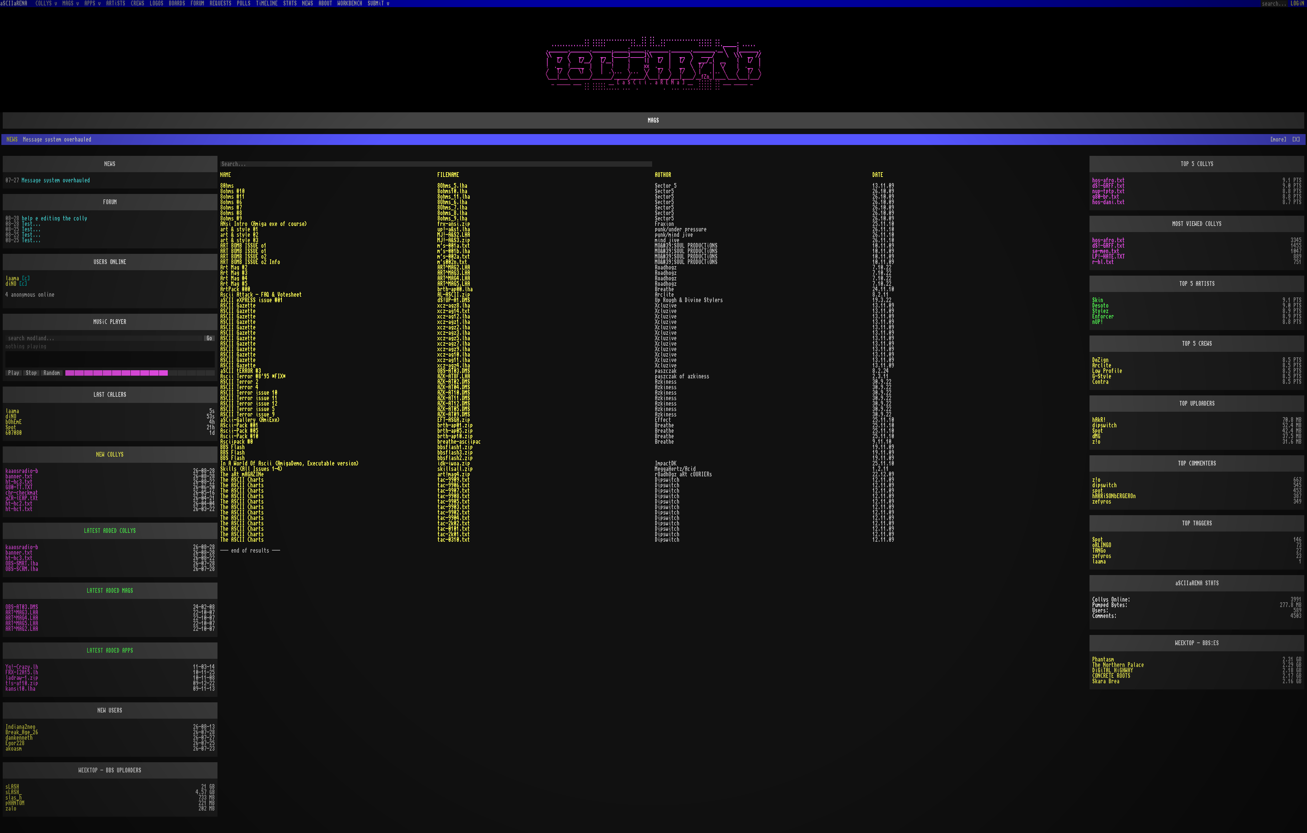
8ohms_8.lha (452, 213)
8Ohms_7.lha (452, 207)
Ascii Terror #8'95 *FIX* (253, 376)
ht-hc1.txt (19, 509)
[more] (1278, 139)
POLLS (244, 3)
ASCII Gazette (238, 305)
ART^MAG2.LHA (453, 267)
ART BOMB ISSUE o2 (243, 256)
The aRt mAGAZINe (242, 474)
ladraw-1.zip (21, 678)
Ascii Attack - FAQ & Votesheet (261, 294)
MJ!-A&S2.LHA (453, 235)
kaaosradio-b (21, 471)
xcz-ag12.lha (453, 316)
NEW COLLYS (110, 454)
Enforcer (1103, 316)
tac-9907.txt (453, 490)
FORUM (197, 3)
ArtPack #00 (235, 289)
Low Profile (1107, 371)
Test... (31, 224)
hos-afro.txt (1108, 180)
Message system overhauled (56, 180)
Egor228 (15, 743)
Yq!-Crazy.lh (21, 667)
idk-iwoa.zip (453, 463)
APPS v (92, 3)
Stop (31, 373)
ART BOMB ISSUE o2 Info (250, 262)
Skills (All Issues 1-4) (251, 469)
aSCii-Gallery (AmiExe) (250, 420)
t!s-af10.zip (21, 683)
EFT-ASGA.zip (453, 420)
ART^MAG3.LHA (453, 273)
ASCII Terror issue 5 (247, 409)
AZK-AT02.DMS (453, 382)
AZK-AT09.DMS (453, 414)
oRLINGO (1101, 545)
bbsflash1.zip (455, 447)
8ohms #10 (232, 191)
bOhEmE (13, 422)
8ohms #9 (231, 218)
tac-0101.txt (453, 529)
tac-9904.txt (453, 518)
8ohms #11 (232, 196)
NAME (225, 175)
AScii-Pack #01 (239, 425)
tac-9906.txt (453, 485)
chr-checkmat (21, 492)
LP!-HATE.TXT (1108, 256)
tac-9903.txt (453, 507)
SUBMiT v (378, 3)
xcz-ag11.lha (453, 360)
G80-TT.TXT (19, 487)
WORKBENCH (350, 3)
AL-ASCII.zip (453, 294)
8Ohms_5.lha (452, 186)
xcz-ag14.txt (453, 311)
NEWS (307, 3)
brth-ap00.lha (455, 289)
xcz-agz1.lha (453, 322)
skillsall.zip (455, 469)
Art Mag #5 (233, 284)
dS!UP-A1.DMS (453, 300)
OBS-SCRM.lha (21, 569)
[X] (1296, 139)
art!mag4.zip (453, 474)
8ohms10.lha (452, 191)
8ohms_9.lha (452, 218)
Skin (1097, 300)
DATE (877, 175)
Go (209, 338)
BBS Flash (232, 447)
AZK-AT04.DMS (453, 387)
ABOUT (325, 3)
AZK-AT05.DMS (453, 409)
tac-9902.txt (453, 512)
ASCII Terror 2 (239, 382)
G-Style (1101, 376)
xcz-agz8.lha (453, 305)
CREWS (137, 3)
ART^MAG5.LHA (453, 284)
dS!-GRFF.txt (1108, 186)
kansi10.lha (20, 688)
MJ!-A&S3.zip (453, 240)
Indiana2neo (20, 727)
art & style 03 (239, 240)
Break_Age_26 (21, 732)
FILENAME (448, 175)
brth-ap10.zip (455, 436)
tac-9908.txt (453, 496)
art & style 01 (239, 229)
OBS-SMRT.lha (21, 563)
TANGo (1099, 550)
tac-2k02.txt (453, 523)
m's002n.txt (452, 262)
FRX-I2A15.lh (21, 672)
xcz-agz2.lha (453, 327)
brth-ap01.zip (455, 425)
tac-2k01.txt (453, 534)
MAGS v (71, 3)
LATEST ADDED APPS (110, 650)
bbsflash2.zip (455, 458)
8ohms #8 (231, 213)
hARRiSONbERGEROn (1114, 496)
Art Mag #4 (233, 278)
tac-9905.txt (453, 501)
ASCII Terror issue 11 (248, 398)
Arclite (1101, 365)
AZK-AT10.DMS (453, 392)
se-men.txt (1105, 251)
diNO (10, 284)
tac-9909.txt (453, 480)
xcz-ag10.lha (453, 354)
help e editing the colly (54, 218)
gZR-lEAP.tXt (21, 498)
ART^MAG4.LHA (453, 278)
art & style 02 (239, 235)
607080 (13, 433)
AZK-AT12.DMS (453, 403)
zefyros (1101, 501)
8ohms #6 (231, 202)
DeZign (1100, 360)
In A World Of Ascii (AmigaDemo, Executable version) (289, 463)
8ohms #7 (231, 207)
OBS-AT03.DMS (453, 371)
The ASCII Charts (242, 480)
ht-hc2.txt (19, 503)
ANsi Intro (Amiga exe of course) (263, 224)
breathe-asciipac (459, 441)
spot (1097, 490)
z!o (1096, 441)
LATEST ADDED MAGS (110, 590)
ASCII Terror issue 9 (247, 414)
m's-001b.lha (453, 251)
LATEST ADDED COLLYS (110, 531)
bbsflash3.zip (455, 452)
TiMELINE (267, 3)
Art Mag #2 (233, 267)
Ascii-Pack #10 (239, 436)
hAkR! (1099, 420)
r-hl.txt (1103, 262)
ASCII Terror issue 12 (248, 403)
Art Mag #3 (233, 273)
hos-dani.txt (1108, 202)
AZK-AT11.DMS (453, 398)
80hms (227, 186)
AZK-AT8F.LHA (453, 376)
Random (52, 373)
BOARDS (177, 3)
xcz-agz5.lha (453, 338)
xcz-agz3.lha (453, 333)
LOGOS (156, 3)
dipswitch (1104, 425)
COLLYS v (46, 3)
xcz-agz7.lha (453, 343)
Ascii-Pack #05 (239, 431)
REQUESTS (220, 3)
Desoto (1100, 305)
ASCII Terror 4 (239, 387)
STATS (290, 3)
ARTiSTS (115, 3)
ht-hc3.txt (19, 482)
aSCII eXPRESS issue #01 (251, 300)
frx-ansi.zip (453, 224)
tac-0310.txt (453, 539)
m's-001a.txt (453, 245)
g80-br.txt (1105, 196)
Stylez (1100, 311)
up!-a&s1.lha (453, 229)
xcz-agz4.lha (453, 365)
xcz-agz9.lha (453, 349)
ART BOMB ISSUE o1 (243, 245)
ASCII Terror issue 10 (248, 392)
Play (13, 373)
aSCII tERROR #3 (240, 371)
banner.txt (19, 476)
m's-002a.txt (453, 256)
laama (12, 278)
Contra (1100, 382)
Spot (10, 427)
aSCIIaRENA (13, 3)
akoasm (13, 748)
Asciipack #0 (236, 441)
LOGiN (1297, 3)
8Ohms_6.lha (452, 202)
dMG (1096, 436)
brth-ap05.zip (455, 431)
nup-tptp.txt (1108, 191)
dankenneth (19, 737)
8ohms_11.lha (453, 196)
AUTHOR (663, 175)
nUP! (1097, 322)
